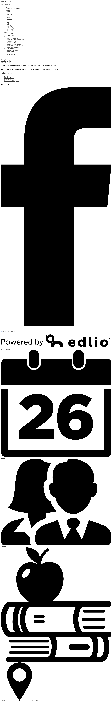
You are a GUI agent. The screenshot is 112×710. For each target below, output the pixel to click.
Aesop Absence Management (11, 81)
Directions (35, 700)
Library (9, 25)
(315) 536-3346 (44, 69)
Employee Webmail (9, 79)
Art (8, 22)
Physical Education (12, 31)
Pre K (8, 11)
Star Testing (7, 76)
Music (8, 23)
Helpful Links (6, 73)
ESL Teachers (10, 29)
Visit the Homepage (6, 68)
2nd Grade (10, 16)
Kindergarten (10, 13)
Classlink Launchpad (12, 33)
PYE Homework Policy (13, 47)
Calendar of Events (9, 78)
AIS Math (9, 26)
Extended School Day (13, 50)
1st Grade (9, 14)
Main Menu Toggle (6, 4)
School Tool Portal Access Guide (15, 39)
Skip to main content (6, 1)
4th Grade (9, 19)
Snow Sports (10, 51)
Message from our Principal (14, 8)
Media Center (10, 35)
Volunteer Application (13, 41)
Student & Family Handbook (14, 44)
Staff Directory (11, 54)
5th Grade (9, 20)
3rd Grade (9, 17)
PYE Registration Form (13, 38)
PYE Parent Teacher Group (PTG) (16, 45)
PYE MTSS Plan (11, 42)
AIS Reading (10, 28)
